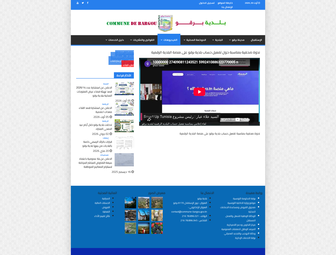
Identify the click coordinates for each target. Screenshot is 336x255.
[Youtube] (78, 3)
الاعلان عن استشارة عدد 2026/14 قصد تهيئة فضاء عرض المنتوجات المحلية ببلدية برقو (94, 91)
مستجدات (104, 155)
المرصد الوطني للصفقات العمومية (238, 229)
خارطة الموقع (225, 3)
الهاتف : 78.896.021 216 (194, 216)
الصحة (105, 84)
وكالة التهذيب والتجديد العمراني (239, 233)
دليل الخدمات (116, 40)
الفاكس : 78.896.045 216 (193, 220)
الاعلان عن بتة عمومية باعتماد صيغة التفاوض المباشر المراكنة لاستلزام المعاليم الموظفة (95, 162)
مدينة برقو (238, 40)
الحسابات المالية (102, 203)
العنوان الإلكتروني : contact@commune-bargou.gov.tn (189, 209)
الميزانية (106, 198)
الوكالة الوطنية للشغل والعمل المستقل (240, 218)
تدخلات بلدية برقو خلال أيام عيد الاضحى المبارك (95, 126)
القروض (106, 207)
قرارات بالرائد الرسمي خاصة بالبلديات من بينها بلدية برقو (97, 143)
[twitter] (83, 3)
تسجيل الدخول (207, 3)
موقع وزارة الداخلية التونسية (241, 203)
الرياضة (105, 104)
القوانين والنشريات (143, 40)
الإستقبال (256, 40)
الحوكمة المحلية (196, 40)
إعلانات (105, 138)
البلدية (219, 40)
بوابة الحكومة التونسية (244, 198)
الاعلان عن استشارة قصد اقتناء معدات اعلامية (95, 109)
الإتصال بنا (227, 7)
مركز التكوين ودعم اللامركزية (241, 224)
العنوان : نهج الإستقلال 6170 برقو (190, 203)
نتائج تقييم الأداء (102, 216)
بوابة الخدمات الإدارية (245, 238)
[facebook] (87, 3)
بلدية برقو (202, 198)
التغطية (106, 211)
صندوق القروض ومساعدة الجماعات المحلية (237, 209)
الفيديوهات (170, 40)
